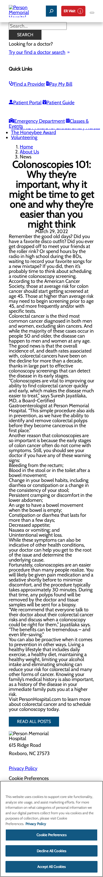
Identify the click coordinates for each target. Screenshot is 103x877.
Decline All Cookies (51, 851)
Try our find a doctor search (37, 52)
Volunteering (24, 137)
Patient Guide (60, 103)
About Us (29, 152)
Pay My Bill (60, 84)
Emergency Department (39, 121)
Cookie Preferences (51, 834)
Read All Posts (34, 721)
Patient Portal (27, 103)
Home (26, 147)
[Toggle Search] (51, 11)
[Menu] (92, 13)
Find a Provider (29, 84)
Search (25, 34)
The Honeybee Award (33, 132)
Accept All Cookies (51, 866)
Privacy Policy (23, 768)
